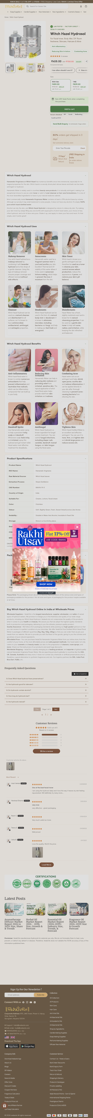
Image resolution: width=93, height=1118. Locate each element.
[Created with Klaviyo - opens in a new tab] (46, 593)
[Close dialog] (77, 527)
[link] (46, 558)
